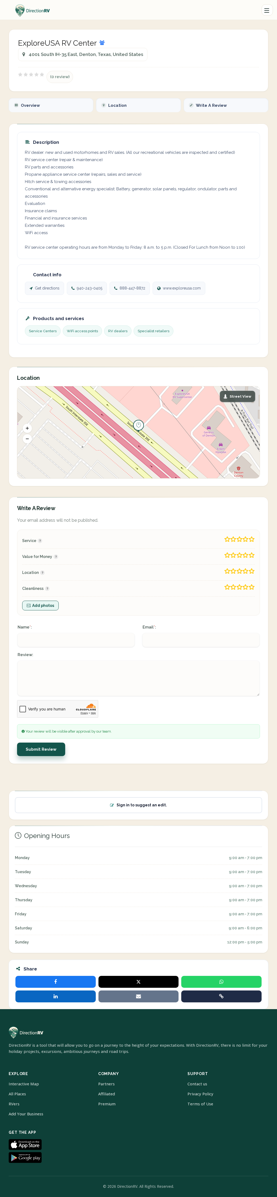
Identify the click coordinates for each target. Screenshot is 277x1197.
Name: (25, 627)
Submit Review (41, 749)
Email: (149, 627)
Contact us (197, 1083)
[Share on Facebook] (55, 982)
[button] (27, 428)
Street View (240, 396)
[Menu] (267, 10)
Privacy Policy (200, 1093)
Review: (25, 654)
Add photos (43, 605)
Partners (106, 1083)
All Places (17, 1093)
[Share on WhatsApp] (221, 982)
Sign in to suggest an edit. (142, 805)
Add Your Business (26, 1113)
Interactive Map (24, 1083)
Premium (107, 1103)
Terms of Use (200, 1103)
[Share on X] (138, 982)
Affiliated (106, 1093)
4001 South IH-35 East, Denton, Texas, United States (86, 54)
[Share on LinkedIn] (55, 996)
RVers (14, 1103)
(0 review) (60, 76)
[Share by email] (138, 996)
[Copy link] (221, 996)
